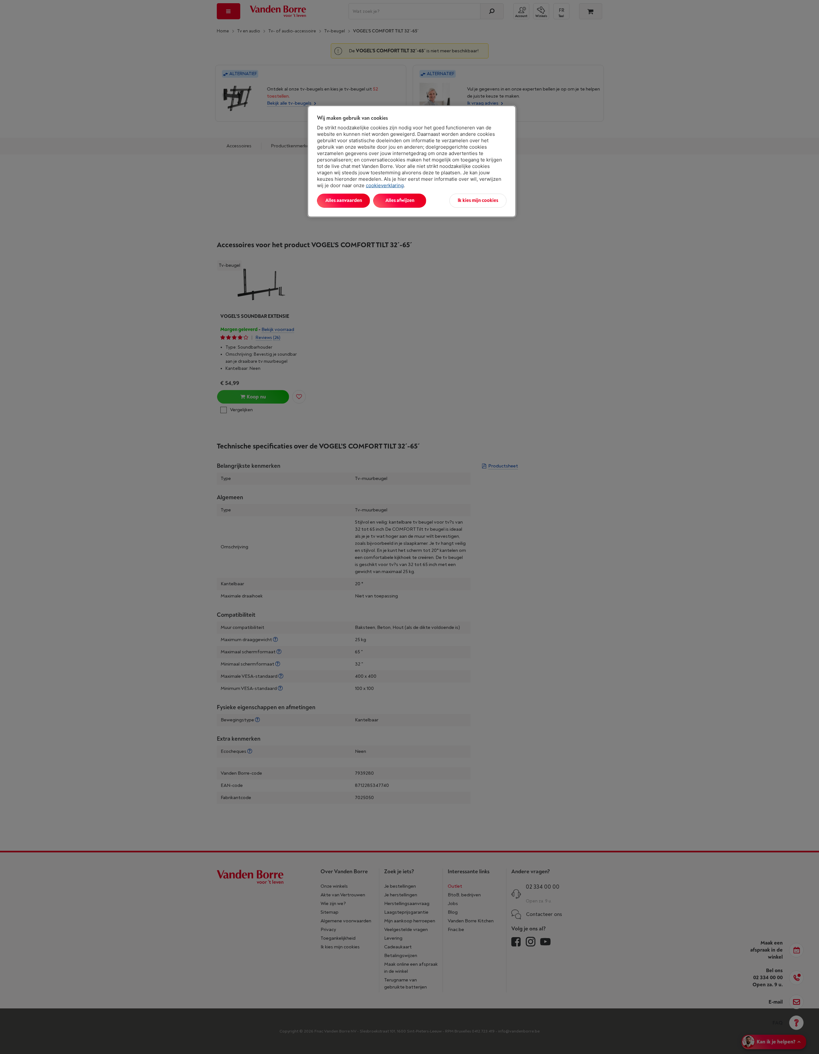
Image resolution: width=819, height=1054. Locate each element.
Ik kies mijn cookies (478, 200)
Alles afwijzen (399, 200)
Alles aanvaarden (343, 200)
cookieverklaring (385, 185)
